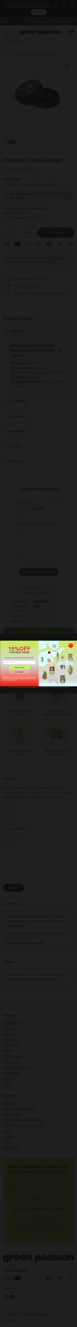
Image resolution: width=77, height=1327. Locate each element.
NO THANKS (19, 672)
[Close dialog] (74, 642)
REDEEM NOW (19, 667)
